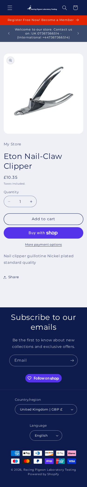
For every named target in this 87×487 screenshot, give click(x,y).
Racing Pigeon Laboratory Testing (49, 469)
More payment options (43, 244)
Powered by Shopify (43, 474)
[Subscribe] (72, 360)
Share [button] (13, 277)
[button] (9, 7)
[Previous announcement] (9, 33)
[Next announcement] (78, 33)
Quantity (11, 192)
